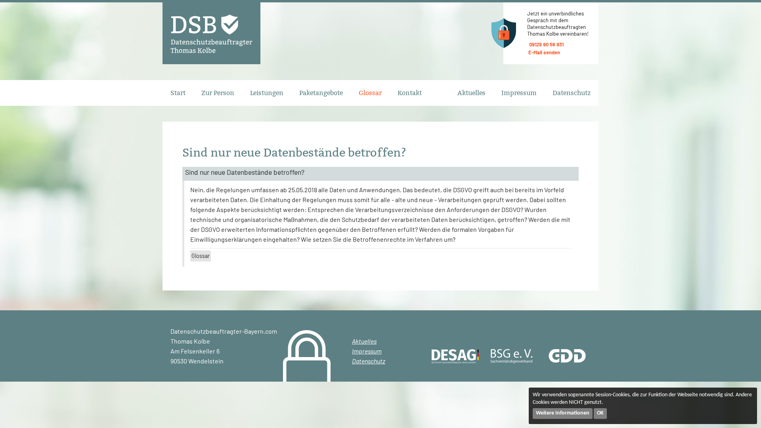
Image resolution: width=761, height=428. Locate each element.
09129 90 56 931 (546, 44)
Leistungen (266, 93)
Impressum (519, 93)
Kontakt (410, 93)
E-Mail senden (544, 52)
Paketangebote (321, 93)
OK (600, 413)
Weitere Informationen (562, 413)
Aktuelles (471, 93)
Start (177, 93)
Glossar (370, 93)
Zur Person (217, 93)
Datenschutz (572, 93)
